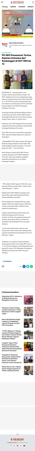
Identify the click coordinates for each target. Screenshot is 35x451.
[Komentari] (3, 266)
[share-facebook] (24, 266)
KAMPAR (13, 6)
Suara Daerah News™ (22, 442)
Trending (5, 6)
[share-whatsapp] (31, 266)
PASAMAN (21, 6)
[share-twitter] (27, 266)
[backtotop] (17, 434)
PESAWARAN (6, 53)
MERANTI (31, 6)
